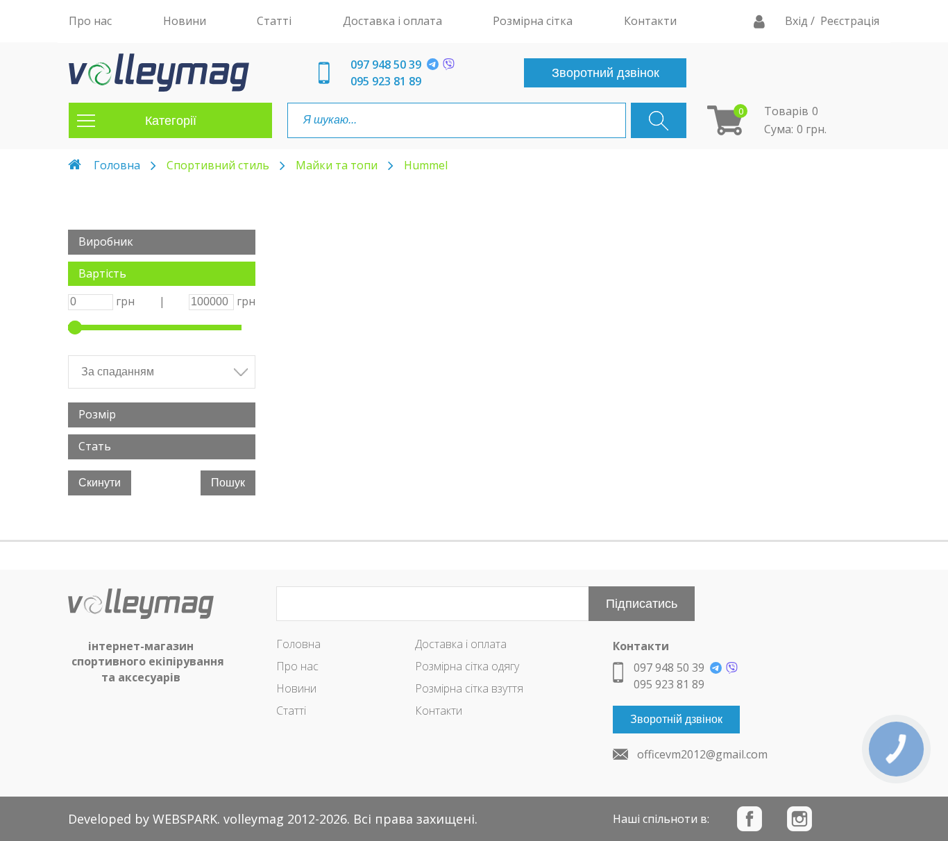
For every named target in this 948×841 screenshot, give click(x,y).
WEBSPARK (185, 818)
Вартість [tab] (102, 273)
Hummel (426, 165)
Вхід (798, 20)
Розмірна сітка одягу (467, 666)
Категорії (170, 121)
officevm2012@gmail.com (702, 754)
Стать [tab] (94, 446)
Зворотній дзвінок (676, 719)
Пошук (228, 483)
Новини (296, 688)
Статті (291, 710)
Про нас (297, 666)
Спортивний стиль (218, 165)
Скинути (99, 483)
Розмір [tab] (97, 414)
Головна (117, 165)
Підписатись (641, 604)
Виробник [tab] (105, 241)
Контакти (438, 710)
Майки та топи (337, 165)
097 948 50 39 (385, 64)
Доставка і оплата (461, 644)
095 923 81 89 (385, 81)
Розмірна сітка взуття (469, 688)
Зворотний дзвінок (605, 73)
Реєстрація (849, 20)
